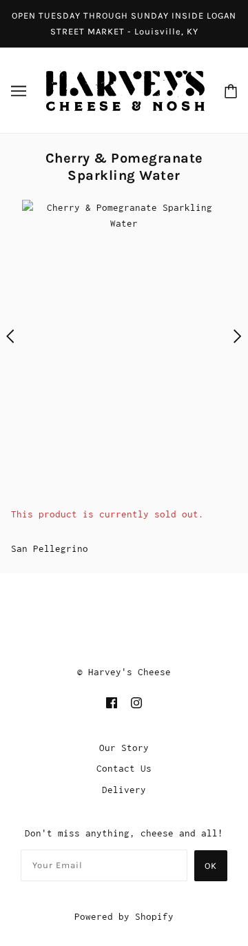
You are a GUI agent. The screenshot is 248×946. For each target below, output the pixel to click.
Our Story (124, 747)
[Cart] (231, 90)
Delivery (124, 789)
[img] (111, 701)
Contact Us (124, 768)
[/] (125, 88)
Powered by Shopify (124, 916)
